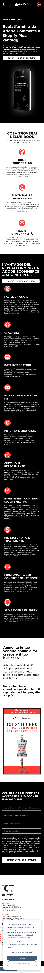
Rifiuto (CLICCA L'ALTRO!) (22, 964)
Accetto (22, 958)
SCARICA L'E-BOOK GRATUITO (21, 58)
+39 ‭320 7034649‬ (9, 909)
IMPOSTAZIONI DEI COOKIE (22, 952)
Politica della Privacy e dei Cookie (19, 849)
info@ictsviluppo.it (9, 908)
